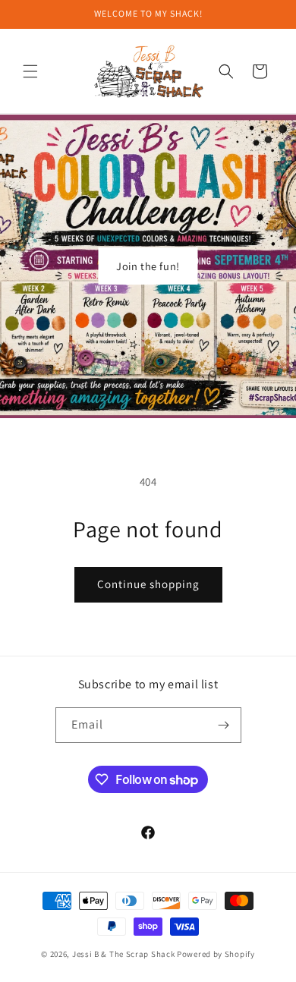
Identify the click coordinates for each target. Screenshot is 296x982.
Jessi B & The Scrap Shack (124, 954)
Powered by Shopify (216, 954)
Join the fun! (148, 266)
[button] (30, 71)
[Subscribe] (224, 725)
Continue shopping (148, 584)
